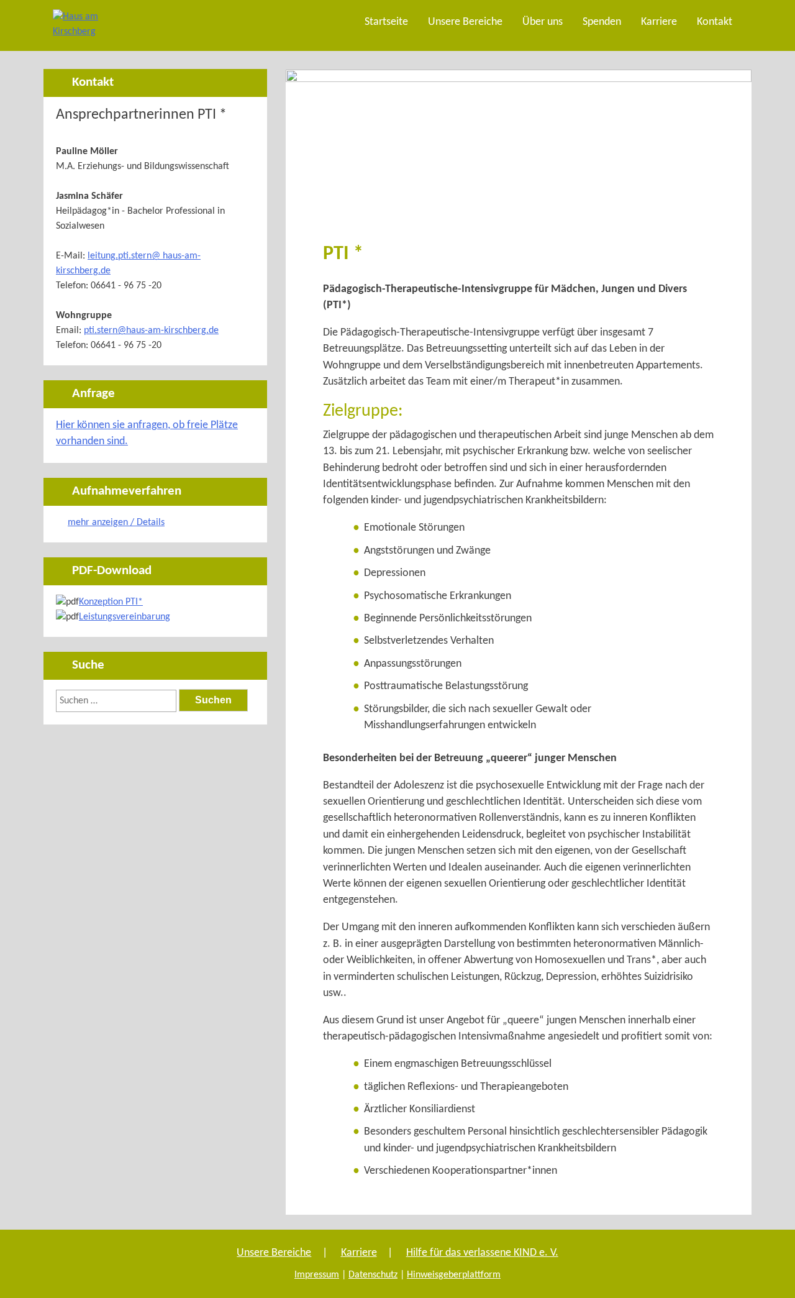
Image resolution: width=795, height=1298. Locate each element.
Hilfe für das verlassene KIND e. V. (482, 1253)
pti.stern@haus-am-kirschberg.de (151, 331)
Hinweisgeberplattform (454, 1275)
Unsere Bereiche (465, 22)
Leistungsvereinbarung (124, 617)
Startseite (386, 22)
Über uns (542, 22)
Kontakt (714, 22)
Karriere (659, 22)
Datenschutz (373, 1275)
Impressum (316, 1275)
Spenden (602, 22)
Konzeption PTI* (111, 602)
